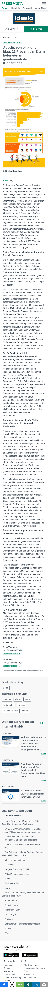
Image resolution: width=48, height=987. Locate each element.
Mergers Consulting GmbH (17, 869)
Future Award (11, 900)
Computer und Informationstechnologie (22, 924)
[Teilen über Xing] (28, 984)
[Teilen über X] (12, 984)
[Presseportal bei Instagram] (24, 961)
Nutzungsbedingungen (34, 968)
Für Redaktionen (31, 965)
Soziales (9, 919)
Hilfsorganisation (12, 910)
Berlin (5, 181)
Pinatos (8, 879)
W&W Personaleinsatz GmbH (18, 874)
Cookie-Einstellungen (13, 978)
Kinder (18, 699)
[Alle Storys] (24, 23)
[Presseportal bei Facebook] (17, 961)
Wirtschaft (9, 928)
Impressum (8, 965)
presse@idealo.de (11, 653)
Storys (5, 8)
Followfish (9, 865)
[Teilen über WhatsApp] (20, 984)
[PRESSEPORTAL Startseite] (13, 4)
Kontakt (6, 968)
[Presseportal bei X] (20, 961)
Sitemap (7, 981)
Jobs (26, 971)
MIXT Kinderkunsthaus (15, 860)
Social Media (30, 978)
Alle (42, 723)
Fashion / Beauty (10, 711)
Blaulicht (15, 8)
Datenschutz (9, 974)
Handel (25, 711)
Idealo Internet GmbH (12, 42)
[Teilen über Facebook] (4, 984)
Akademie (8, 971)
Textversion (29, 974)
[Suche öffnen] (38, 3)
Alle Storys (11, 29)
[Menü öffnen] (44, 3)
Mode (27, 699)
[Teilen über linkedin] (36, 984)
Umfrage (7, 699)
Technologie (10, 914)
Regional (27, 8)
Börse (7, 933)
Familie (21, 705)
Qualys (8, 888)
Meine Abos (40, 8)
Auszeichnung (11, 905)
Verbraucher (8, 705)
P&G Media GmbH (13, 883)
